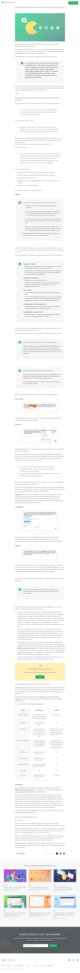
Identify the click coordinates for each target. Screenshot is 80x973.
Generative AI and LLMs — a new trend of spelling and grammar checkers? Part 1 (65, 915)
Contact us (50, 965)
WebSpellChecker (11, 960)
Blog (28, 965)
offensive (41, 744)
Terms (42, 965)
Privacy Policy (60, 644)
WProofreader (18, 687)
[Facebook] (69, 960)
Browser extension (6, 965)
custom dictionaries (40, 699)
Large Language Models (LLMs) (23, 792)
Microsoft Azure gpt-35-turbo (22, 496)
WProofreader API (19, 965)
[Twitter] (73, 960)
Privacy (35, 965)
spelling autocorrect (44, 697)
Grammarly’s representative (22, 500)
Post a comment (21, 853)
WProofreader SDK (38, 775)
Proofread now (73, 3)
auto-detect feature (41, 718)
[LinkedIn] (77, 960)
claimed (51, 494)
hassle (29, 659)
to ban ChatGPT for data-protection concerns (38, 654)
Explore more (40, 677)
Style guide (36, 758)
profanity (37, 746)
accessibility (59, 699)
